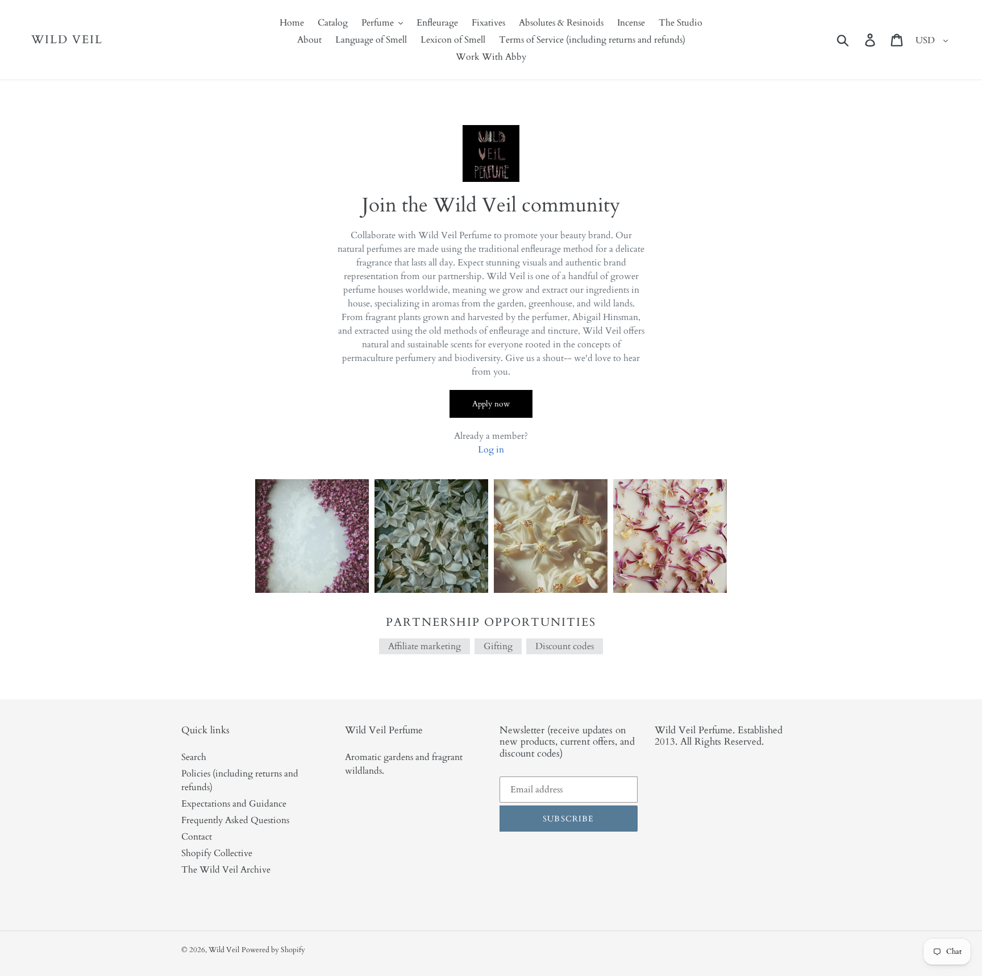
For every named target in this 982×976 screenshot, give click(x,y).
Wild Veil (67, 40)
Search (193, 757)
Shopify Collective (216, 853)
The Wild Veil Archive (226, 869)
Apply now (491, 403)
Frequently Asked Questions (235, 820)
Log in (491, 449)
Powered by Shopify (273, 950)
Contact (196, 836)
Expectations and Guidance (233, 804)
